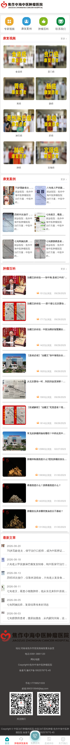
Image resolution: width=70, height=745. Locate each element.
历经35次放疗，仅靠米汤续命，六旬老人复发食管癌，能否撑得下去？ (37, 577)
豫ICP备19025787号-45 (39, 670)
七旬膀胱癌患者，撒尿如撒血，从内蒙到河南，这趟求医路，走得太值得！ (37, 618)
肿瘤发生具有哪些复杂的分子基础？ (45, 511)
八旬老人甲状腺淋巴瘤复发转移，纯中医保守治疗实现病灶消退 (37, 564)
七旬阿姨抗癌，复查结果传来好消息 (32, 241)
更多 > (64, 38)
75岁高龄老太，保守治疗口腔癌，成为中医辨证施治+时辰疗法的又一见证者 (37, 550)
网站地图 (35, 659)
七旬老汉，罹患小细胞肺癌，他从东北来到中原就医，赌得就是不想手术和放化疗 (37, 591)
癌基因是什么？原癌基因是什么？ (44, 485)
